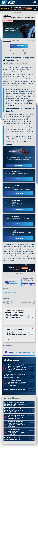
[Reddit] (11, 302)
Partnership (23, 63)
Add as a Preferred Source (19, 45)
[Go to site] (7, 173)
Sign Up (19, 165)
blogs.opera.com (9, 293)
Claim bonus (19, 179)
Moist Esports (10, 63)
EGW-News (7, 16)
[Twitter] (4, 302)
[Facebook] (8, 302)
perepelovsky (7, 41)
